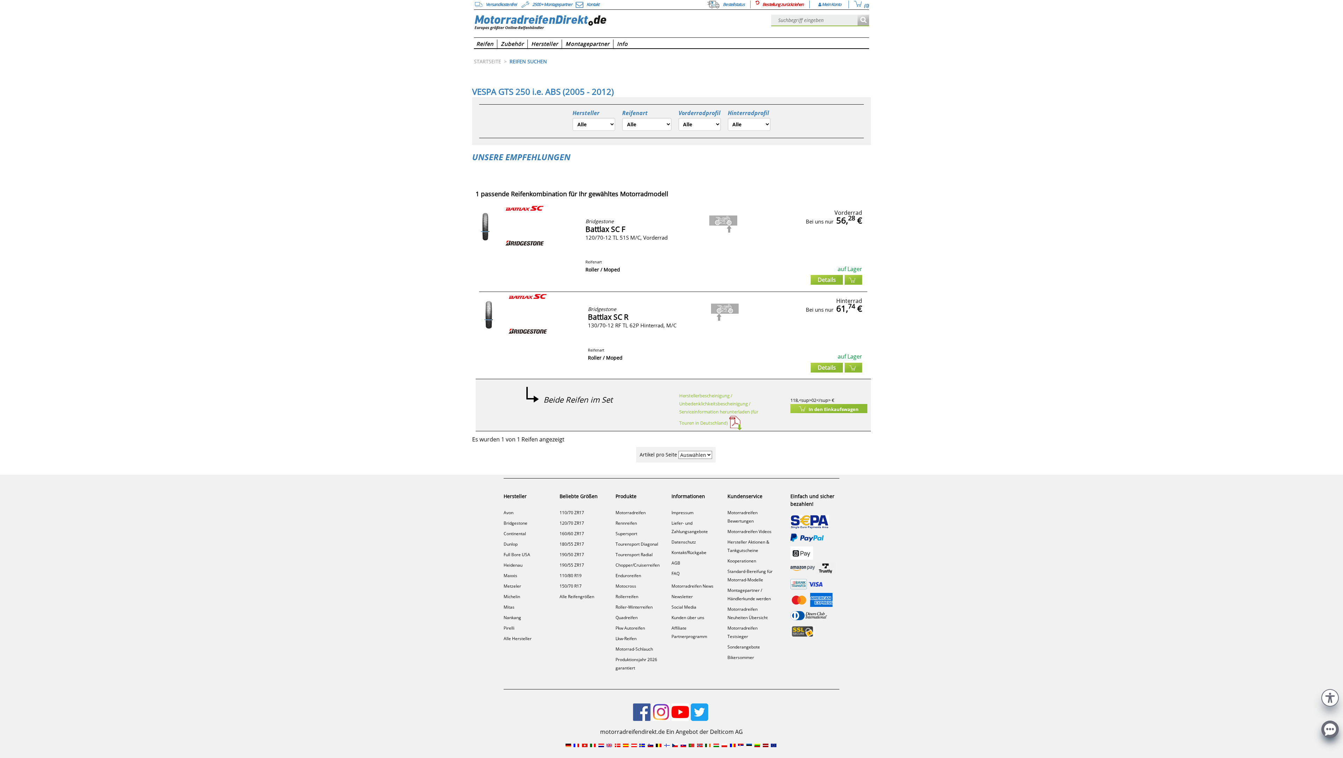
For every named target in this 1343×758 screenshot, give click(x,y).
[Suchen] (863, 20)
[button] (1330, 697)
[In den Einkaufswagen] (853, 280)
